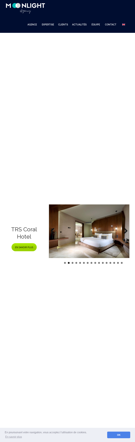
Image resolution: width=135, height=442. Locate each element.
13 (110, 263)
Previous (54, 231)
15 (118, 263)
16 (122, 263)
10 (99, 263)
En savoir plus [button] (13, 436)
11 (103, 263)
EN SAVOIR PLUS (24, 247)
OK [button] (119, 435)
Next (124, 231)
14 (114, 263)
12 (107, 263)
